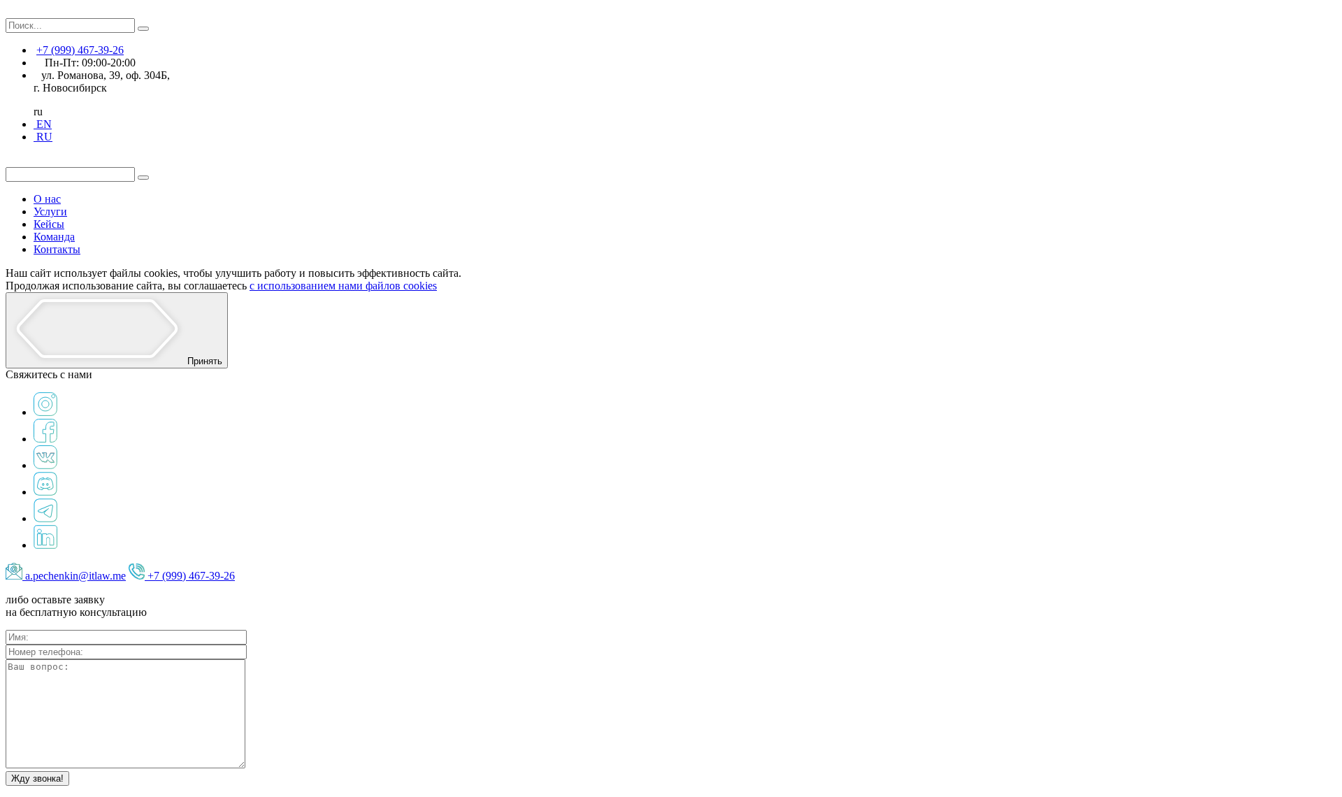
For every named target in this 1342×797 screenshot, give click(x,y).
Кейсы (49, 224)
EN (43, 124)
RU (43, 137)
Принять (203, 361)
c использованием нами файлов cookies (343, 286)
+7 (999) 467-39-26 (80, 50)
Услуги (50, 211)
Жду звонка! (37, 778)
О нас (47, 199)
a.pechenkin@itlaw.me (75, 576)
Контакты (57, 249)
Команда (54, 237)
